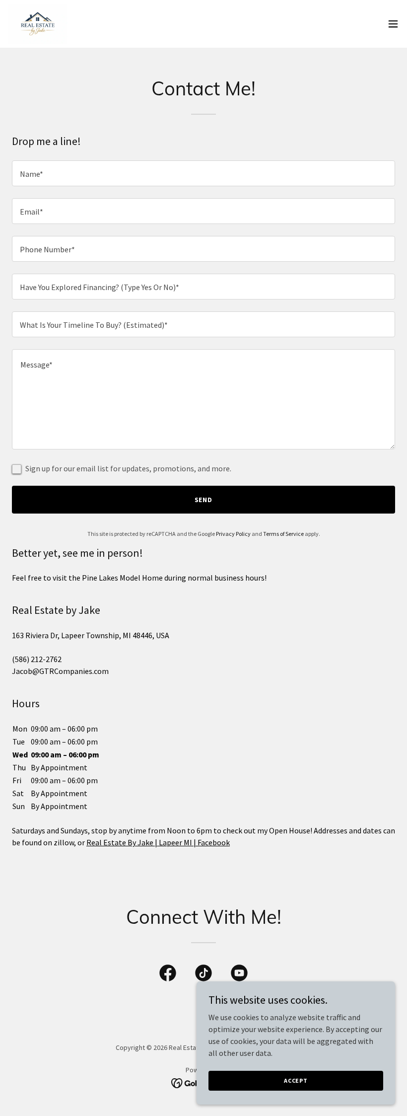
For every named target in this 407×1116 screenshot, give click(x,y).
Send (204, 499)
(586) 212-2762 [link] (37, 659)
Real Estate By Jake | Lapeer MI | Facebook (158, 842)
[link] (38, 24)
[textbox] (203, 173)
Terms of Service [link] (283, 533)
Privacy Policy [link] (233, 533)
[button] (393, 24)
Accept (296, 1080)
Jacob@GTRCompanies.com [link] (60, 671)
